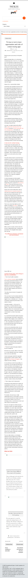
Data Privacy (17, 537)
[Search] (24, 18)
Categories (4, 24)
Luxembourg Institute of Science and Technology (13, 140)
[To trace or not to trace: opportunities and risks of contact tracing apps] (14, 32)
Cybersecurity (9, 50)
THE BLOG (14, 7)
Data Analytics (17, 50)
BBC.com (9, 271)
